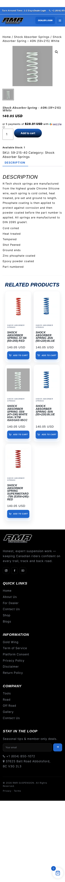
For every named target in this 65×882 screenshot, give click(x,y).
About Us (10, 597)
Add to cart (28, 133)
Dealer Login (40, 11)
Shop (6, 615)
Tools (7, 693)
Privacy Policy (13, 660)
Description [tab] (15, 162)
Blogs (7, 621)
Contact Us (11, 609)
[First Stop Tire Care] (15, 20)
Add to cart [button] (20, 355)
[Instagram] (6, 570)
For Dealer (11, 603)
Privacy (7, 790)
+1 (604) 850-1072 (20, 756)
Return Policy (13, 672)
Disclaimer (11, 666)
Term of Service (15, 648)
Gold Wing (10, 642)
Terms (17, 790)
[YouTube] (23, 570)
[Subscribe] (57, 747)
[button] (57, 52)
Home (6, 37)
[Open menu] (59, 20)
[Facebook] (14, 570)
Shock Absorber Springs (32, 37)
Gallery (8, 712)
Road (6, 699)
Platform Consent (16, 654)
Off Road (9, 705)
